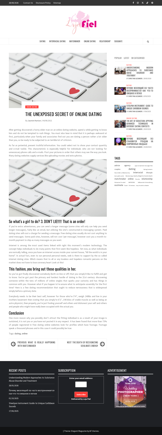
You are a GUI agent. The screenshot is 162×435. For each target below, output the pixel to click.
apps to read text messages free (144, 166)
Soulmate (118, 41)
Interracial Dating (57, 41)
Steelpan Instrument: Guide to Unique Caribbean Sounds (139, 107)
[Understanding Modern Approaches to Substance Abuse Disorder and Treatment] (120, 70)
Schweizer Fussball (119, 182)
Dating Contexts (148, 169)
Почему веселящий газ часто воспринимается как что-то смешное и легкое (139, 90)
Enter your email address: (81, 388)
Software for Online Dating (145, 182)
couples (117, 169)
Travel (126, 185)
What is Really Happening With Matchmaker (36, 344)
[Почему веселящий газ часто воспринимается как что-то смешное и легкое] (120, 90)
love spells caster (119, 176)
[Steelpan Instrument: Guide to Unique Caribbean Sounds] (120, 108)
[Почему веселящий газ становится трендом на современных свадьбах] (120, 141)
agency (127, 165)
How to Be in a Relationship (122, 173)
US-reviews (132, 185)
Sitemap (57, 3)
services (131, 182)
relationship (147, 179)
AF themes (94, 431)
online (24, 333)
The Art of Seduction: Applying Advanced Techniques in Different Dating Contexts (139, 123)
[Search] (148, 41)
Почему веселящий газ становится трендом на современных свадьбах (139, 141)
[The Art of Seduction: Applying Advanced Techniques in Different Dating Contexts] (120, 123)
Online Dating (90, 41)
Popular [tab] (118, 58)
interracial (138, 172)
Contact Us (28, 3)
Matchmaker (74, 41)
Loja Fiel (87, 399)
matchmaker (120, 179)
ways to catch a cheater (142, 185)
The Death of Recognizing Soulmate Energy (82, 344)
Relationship (104, 41)
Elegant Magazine (79, 431)
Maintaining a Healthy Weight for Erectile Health (139, 176)
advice (117, 165)
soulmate (118, 185)
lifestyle (149, 172)
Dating (42, 41)
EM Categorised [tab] (138, 58)
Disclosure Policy (43, 3)
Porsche (137, 179)
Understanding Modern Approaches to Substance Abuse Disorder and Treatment (139, 71)
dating (18, 333)
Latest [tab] (126, 58)
